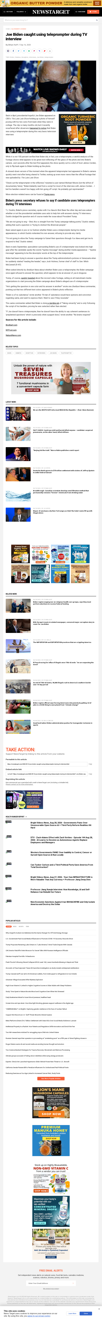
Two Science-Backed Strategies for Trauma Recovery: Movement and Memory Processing (38, 1050)
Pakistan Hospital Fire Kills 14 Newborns (20, 956)
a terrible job (53, 303)
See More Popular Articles (51, 1078)
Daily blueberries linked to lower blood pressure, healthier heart (28, 997)
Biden (12, 57)
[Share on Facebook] (13, 51)
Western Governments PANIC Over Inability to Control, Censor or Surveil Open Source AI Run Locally (61, 853)
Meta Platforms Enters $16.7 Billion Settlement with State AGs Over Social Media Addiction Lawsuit (41, 1021)
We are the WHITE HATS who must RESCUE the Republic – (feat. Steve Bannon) (63, 410)
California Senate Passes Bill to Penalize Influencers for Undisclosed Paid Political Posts (37, 1067)
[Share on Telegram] (24, 51)
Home (8, 29)
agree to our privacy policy (38, 1316)
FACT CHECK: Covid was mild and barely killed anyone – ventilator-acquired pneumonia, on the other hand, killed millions (63, 431)
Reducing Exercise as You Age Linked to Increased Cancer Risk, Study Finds (33, 1073)
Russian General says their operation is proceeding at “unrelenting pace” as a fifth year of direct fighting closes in (46, 1038)
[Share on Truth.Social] (39, 51)
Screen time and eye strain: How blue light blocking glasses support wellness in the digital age (39, 1003)
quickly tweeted (28, 278)
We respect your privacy (51, 1288)
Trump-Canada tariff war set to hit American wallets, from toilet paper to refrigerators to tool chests (41, 974)
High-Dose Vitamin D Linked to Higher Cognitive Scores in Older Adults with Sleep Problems (38, 985)
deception (24, 57)
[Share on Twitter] (18, 51)
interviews (32, 57)
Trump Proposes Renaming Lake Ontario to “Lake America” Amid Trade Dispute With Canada (39, 945)
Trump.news (49, 194)
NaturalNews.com (13, 335)
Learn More (72, 1313)
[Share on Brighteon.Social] (8, 51)
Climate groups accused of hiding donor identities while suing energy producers (34, 1056)
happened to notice (38, 128)
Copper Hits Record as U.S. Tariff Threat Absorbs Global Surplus (29, 1015)
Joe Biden (40, 57)
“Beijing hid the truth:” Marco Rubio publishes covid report (56, 450)
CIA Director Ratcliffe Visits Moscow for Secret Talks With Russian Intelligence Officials (37, 950)
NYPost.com (11, 330)
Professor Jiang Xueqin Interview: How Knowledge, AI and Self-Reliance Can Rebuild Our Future (60, 890)
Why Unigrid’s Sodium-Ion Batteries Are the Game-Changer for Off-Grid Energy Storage (37, 933)
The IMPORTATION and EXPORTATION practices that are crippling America (62, 642)
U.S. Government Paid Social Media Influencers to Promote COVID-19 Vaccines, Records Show (39, 939)
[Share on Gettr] (45, 51)
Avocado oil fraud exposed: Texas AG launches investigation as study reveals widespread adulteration (42, 968)
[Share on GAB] (29, 51)
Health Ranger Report (15, 817)
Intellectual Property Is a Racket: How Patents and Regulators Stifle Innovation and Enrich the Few (40, 1026)
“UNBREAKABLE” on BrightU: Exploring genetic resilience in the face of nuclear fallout (36, 1009)
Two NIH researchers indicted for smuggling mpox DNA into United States (32, 1032)
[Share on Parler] (34, 51)
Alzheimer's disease (19, 29)
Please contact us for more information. (19, 784)
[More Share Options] (50, 51)
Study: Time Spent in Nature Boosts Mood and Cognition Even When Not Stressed (35, 991)
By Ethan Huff (12, 45)
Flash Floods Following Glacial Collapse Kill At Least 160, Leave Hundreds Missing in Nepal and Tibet (42, 962)
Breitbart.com (11, 325)
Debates (18, 57)
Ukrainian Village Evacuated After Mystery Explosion (24, 980)
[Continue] (73, 1283)
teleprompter (49, 57)
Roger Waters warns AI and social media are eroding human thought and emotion (35, 1044)
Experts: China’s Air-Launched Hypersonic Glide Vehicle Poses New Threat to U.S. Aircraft (37, 1062)
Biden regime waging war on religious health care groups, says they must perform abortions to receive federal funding (62, 603)
